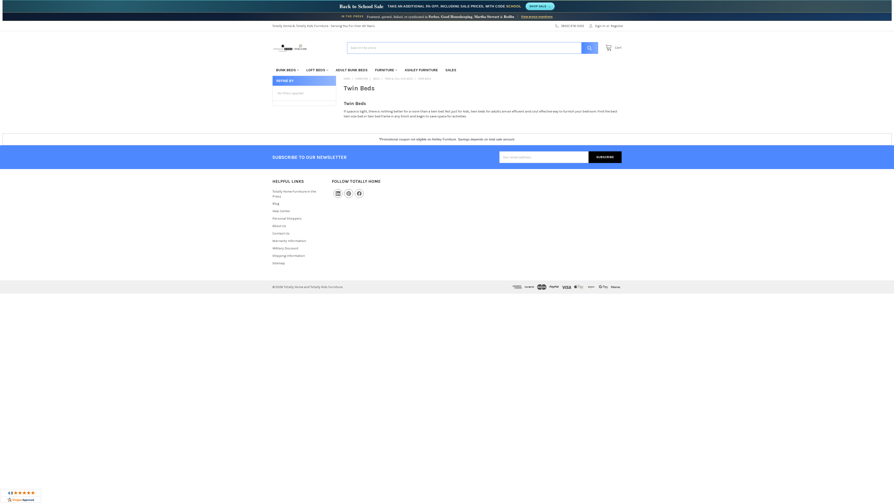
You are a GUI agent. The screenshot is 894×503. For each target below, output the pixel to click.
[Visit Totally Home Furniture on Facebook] (359, 193)
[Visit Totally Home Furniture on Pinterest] (348, 193)
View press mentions (537, 16)
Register (617, 26)
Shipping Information (288, 256)
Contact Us (281, 233)
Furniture (384, 70)
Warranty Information (289, 241)
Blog (275, 204)
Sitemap (278, 263)
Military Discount (285, 248)
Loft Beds (315, 70)
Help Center (281, 211)
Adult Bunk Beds (352, 70)
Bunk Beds (286, 70)
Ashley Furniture (421, 70)
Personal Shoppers (287, 219)
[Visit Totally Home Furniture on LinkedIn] (338, 193)
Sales (450, 70)
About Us (279, 226)
